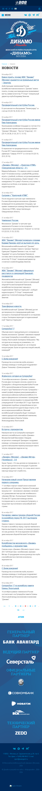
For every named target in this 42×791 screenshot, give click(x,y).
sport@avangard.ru (21, 759)
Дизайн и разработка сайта (13, 769)
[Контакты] (3, 8)
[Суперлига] (21, 3)
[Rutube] (38, 15)
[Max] (29, 15)
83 (15, 606)
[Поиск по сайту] (9, 8)
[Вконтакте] (25, 15)
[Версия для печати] (12, 8)
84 (20, 606)
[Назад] (5, 606)
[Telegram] (33, 15)
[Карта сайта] (6, 8)
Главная (4, 64)
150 (18, 610)
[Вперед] (23, 610)
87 (35, 606)
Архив (21, 617)
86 (30, 606)
